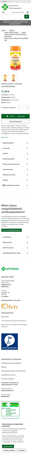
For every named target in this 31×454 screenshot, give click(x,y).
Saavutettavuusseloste (8, 375)
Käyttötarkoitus (8, 143)
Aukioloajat (4, 1)
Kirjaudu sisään (19, 12)
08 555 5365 (5, 317)
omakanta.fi (5, 220)
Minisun (8, 102)
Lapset (24, 32)
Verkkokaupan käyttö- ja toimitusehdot (13, 371)
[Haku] (26, 17)
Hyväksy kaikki (8, 446)
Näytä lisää (4, 137)
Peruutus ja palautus (7, 379)
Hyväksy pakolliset (9, 450)
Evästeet (4, 367)
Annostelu (6, 148)
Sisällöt (5, 153)
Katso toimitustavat (15, 121)
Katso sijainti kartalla (7, 281)
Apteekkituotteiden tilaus (12, 253)
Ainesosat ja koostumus (11, 164)
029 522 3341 (5, 396)
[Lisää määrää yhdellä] (28, 107)
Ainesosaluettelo (8, 159)
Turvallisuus (7, 237)
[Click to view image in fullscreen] (15, 58)
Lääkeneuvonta (8, 248)
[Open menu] (3, 12)
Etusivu (3, 30)
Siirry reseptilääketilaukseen (11, 230)
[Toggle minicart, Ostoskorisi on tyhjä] (27, 12)
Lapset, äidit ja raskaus (11, 32)
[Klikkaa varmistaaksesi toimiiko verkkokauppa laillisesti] (15, 408)
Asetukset (22, 450)
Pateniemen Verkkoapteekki (15, 6)
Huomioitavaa (8, 169)
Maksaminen (7, 242)
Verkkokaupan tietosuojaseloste (11, 363)
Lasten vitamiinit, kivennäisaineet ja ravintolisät (15, 35)
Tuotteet (11, 30)
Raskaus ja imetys (9, 175)
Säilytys (5, 180)
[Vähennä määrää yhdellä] (20, 107)
